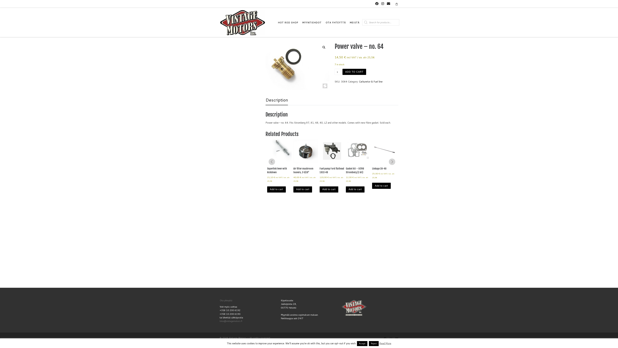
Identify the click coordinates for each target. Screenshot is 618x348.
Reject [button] (374, 343)
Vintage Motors (238, 337)
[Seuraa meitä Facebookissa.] (377, 3)
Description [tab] (277, 100)
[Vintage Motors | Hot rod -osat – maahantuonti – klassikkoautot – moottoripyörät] (242, 22)
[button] (324, 47)
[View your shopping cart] (397, 4)
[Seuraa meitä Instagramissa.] (382, 3)
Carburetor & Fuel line (371, 81)
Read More (385, 343)
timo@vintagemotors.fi (231, 321)
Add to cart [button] (276, 189)
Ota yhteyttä (226, 300)
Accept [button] (362, 343)
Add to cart (354, 71)
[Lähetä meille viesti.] (388, 3)
